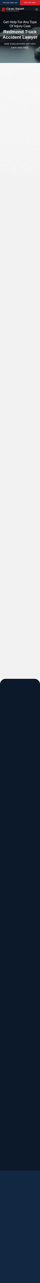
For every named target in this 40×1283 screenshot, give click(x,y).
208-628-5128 (20, 844)
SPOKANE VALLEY (20, 766)
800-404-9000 (30, 2)
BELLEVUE (20, 1104)
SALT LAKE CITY (20, 784)
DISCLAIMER (23, 1221)
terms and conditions (19, 508)
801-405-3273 (20, 802)
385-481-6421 (20, 1045)
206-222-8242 (20, 885)
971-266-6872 (20, 947)
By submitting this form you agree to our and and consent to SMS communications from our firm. (21, 509)
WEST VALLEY (20, 1125)
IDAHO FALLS (20, 1065)
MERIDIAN (20, 748)
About (4, 1197)
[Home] (13, 9)
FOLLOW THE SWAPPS (20, 1264)
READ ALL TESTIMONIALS (20, 611)
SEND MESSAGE (19, 520)
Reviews (17, 1197)
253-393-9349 (20, 1102)
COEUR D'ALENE (20, 970)
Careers (8, 1202)
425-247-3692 (20, 1122)
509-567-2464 (20, 864)
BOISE (20, 825)
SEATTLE (20, 867)
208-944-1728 (20, 1081)
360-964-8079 (20, 1161)
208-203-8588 (20, 764)
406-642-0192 (20, 926)
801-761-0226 (20, 1141)
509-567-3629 (20, 967)
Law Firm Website (11, 1274)
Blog (29, 1197)
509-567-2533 (20, 782)
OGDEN (20, 1029)
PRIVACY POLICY (9, 1221)
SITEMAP (34, 1221)
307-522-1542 (20, 906)
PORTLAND (20, 929)
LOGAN (20, 1047)
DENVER (20, 990)
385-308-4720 (20, 823)
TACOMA (20, 1084)
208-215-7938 (20, 988)
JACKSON (20, 887)
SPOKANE (20, 846)
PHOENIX (20, 1011)
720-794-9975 (20, 1009)
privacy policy (13, 510)
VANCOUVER (20, 1143)
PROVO (20, 805)
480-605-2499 (20, 1027)
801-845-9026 (20, 745)
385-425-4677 (20, 1063)
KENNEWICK (20, 949)
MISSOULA (20, 908)
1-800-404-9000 (13, 413)
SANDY (20, 727)
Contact (22, 1202)
